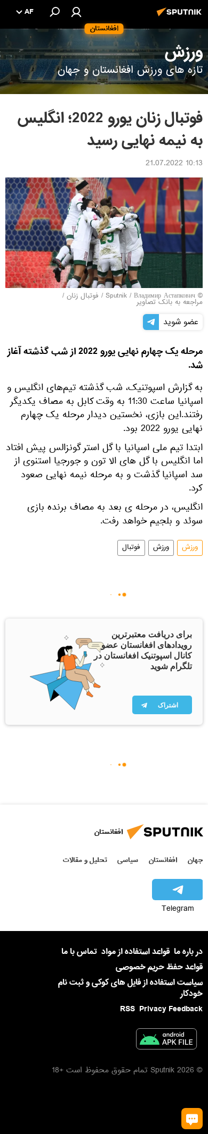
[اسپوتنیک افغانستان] (180, 17)
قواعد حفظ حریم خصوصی (159, 967)
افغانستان (163, 860)
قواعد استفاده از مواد (135, 951)
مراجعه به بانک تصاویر (170, 303)
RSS (127, 1009)
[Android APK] (166, 1041)
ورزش (190, 547)
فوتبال (131, 547)
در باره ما (188, 951)
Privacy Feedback (171, 1009)
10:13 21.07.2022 (174, 164)
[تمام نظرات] (192, 1118)
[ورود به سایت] (76, 11)
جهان (195, 860)
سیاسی (127, 860)
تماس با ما (79, 952)
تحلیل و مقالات (85, 860)
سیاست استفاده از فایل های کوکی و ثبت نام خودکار (130, 988)
